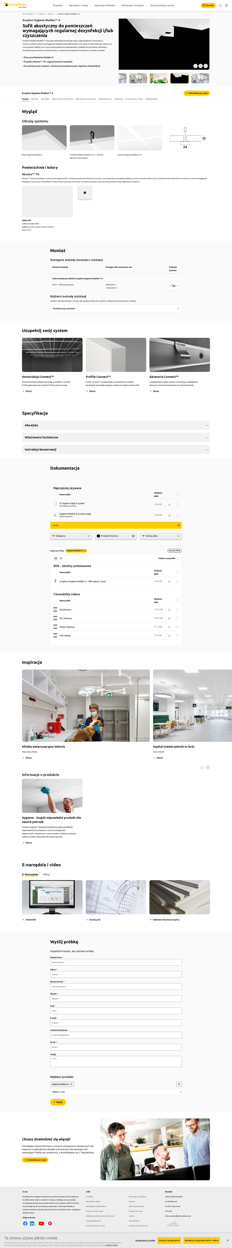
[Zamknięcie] (228, 1240)
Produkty (40, 14)
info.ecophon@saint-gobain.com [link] (178, 1216)
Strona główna (28, 14)
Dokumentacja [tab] (104, 99)
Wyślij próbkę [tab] (152, 99)
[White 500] (85, 192)
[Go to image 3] (138, 78)
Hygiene (51, 14)
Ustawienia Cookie (145, 1240)
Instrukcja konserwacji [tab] (86, 99)
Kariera (132, 1201)
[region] (116, 1240)
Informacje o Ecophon (137, 1196)
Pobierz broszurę (136, 1211)
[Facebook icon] (25, 1225)
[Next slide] (208, 767)
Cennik (131, 1216)
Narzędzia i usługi (93, 1201)
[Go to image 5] (179, 78)
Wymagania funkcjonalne (96, 1206)
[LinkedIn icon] (32, 1225)
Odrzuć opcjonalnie (169, 1240)
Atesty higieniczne (93, 1221)
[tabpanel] (116, 903)
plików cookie (112, 1245)
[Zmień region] (226, 5)
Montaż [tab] (34, 99)
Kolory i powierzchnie (94, 1211)
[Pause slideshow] (200, 66)
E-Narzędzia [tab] (30, 874)
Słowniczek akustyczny (138, 1226)
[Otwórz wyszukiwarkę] (220, 5)
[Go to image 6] (200, 78)
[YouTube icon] (41, 1225)
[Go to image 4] (159, 78)
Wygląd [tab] (25, 99)
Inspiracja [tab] (118, 99)
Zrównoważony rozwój (95, 1226)
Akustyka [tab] (45, 99)
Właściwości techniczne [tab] (62, 99)
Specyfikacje (134, 1221)
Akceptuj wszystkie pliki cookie (201, 1240)
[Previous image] (195, 66)
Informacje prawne (136, 1206)
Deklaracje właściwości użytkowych (100, 1216)
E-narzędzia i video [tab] (134, 99)
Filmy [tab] (46, 874)
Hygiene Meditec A (60, 1084)
